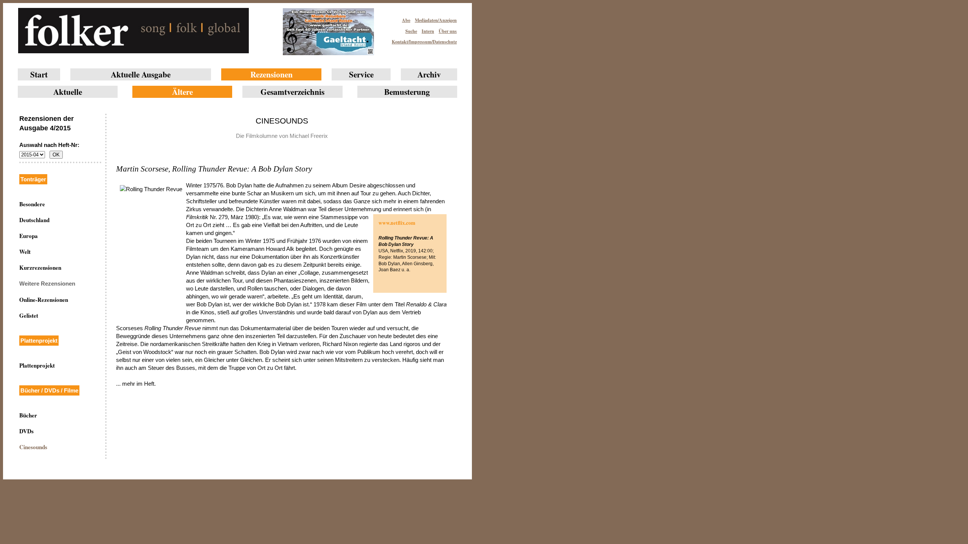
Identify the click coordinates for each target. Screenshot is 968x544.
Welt (25, 251)
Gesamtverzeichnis (292, 91)
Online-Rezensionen (43, 299)
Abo (406, 20)
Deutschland (34, 220)
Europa (28, 236)
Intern (428, 31)
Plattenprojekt (37, 365)
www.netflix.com (397, 223)
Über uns (448, 31)
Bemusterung (407, 91)
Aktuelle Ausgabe (141, 74)
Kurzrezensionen (40, 267)
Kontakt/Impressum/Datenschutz (424, 42)
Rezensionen (271, 74)
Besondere (32, 204)
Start (39, 74)
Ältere (182, 91)
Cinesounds (33, 447)
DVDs (26, 431)
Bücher (28, 415)
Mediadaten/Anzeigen (436, 20)
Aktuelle (67, 91)
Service (361, 74)
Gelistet (28, 315)
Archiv (429, 74)
